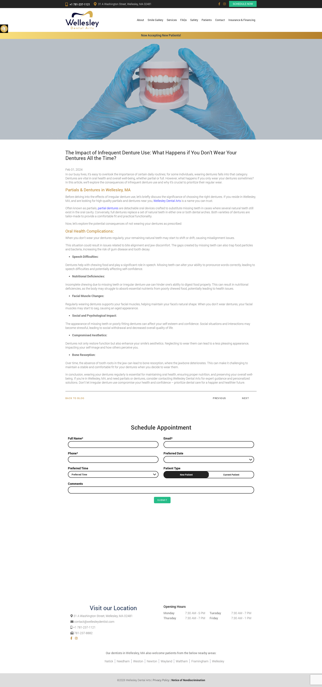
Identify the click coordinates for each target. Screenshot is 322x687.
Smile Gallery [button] (155, 20)
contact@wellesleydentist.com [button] (94, 622)
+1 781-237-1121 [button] (80, 4)
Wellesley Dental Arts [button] (167, 201)
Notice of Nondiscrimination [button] (188, 680)
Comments (75, 484)
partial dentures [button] (108, 208)
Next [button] (245, 398)
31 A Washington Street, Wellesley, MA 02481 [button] (124, 4)
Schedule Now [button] (243, 4)
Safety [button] (194, 20)
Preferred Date (173, 453)
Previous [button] (219, 398)
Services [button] (172, 20)
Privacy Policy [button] (161, 680)
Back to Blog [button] (75, 398)
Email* (168, 438)
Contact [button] (220, 20)
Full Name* (75, 438)
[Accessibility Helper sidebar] (4, 28)
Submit (162, 500)
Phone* (73, 453)
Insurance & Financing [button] (241, 20)
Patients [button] (207, 20)
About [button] (140, 20)
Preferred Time (78, 468)
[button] (219, 3)
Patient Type (172, 468)
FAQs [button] (183, 20)
